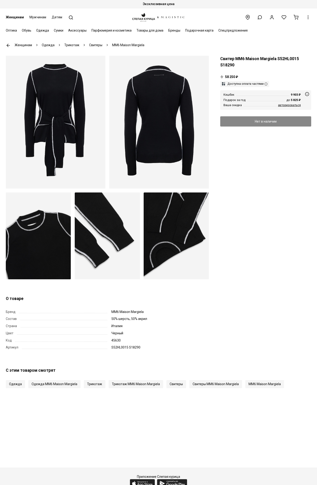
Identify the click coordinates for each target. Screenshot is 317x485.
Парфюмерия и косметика (111, 30)
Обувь (26, 30)
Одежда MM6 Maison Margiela (54, 384)
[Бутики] (247, 17)
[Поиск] (71, 17)
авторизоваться (289, 105)
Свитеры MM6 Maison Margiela (216, 384)
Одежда (42, 30)
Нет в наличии (266, 121)
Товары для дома (149, 30)
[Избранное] (284, 17)
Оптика (11, 30)
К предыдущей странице (8, 45)
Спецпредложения (233, 30)
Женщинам (15, 17)
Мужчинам (37, 17)
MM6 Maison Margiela (265, 384)
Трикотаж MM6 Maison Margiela (136, 384)
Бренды (174, 30)
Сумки (58, 30)
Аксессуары (77, 30)
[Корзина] (296, 17)
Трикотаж (94, 384)
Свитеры (176, 384)
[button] (259, 17)
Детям (57, 17)
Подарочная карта (199, 30)
